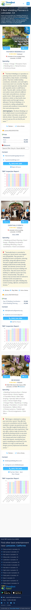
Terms (9, 605)
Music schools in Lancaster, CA (11, 565)
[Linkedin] (14, 603)
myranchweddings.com (12, 160)
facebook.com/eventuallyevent (13, 314)
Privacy (3, 605)
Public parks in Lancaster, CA (10, 575)
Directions (22, 386)
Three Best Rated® (15, 608)
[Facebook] (1, 603)
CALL (7, 48)
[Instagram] (7, 603)
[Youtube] (11, 603)
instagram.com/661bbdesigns (14, 465)
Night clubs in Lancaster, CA (10, 570)
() (19, 54)
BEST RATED (4, 8)
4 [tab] (17, 372)
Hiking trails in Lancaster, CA (10, 557)
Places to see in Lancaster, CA (11, 573)
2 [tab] (14, 372)
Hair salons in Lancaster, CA (10, 554)
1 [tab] (13, 372)
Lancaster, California (16, 545)
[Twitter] (4, 603)
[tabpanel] (15, 37)
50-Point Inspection (19, 18)
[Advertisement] (15, 521)
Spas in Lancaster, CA (9, 578)
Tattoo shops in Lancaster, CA (11, 583)
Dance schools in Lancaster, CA (11, 549)
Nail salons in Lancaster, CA (10, 567)
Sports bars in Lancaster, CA (10, 580)
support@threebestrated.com (13, 597)
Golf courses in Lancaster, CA (11, 552)
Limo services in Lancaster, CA (11, 562)
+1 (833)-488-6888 (11, 600)
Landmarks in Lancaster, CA (10, 559)
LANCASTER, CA (12, 8)
